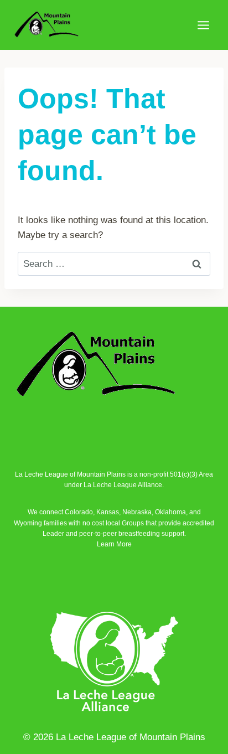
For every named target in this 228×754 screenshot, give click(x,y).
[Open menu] (203, 25)
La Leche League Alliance (123, 485)
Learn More (114, 544)
